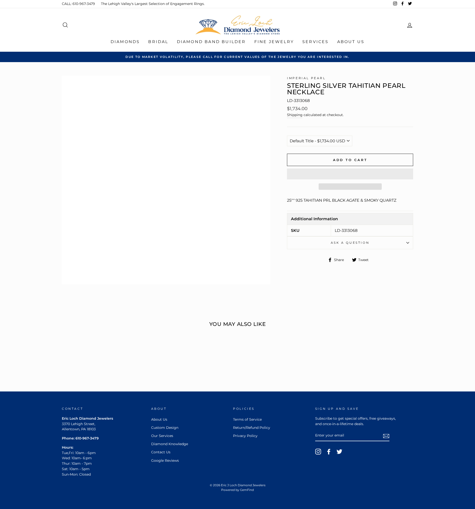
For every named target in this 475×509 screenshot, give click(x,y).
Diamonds (125, 41)
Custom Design (164, 428)
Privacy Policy (245, 436)
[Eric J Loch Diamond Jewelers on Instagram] (318, 452)
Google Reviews (165, 460)
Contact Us (160, 452)
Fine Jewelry (274, 41)
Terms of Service (247, 419)
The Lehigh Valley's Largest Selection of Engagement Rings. (153, 4)
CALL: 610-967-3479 (78, 4)
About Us (351, 41)
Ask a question (350, 242)
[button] (350, 174)
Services (315, 41)
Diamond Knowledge (169, 444)
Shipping (295, 115)
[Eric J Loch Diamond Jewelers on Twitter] (339, 452)
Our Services (162, 436)
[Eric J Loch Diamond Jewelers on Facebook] (329, 452)
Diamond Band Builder (211, 41)
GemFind (247, 490)
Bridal (158, 41)
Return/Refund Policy (251, 428)
